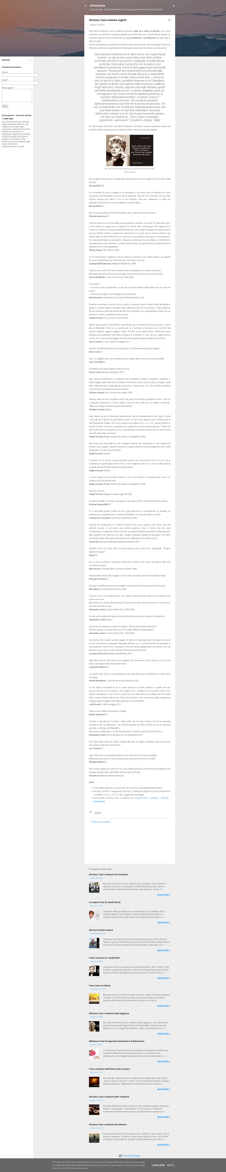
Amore (98, 813)
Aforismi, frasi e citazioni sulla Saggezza (109, 1013)
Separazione (99, 801)
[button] (169, 20)
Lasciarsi (154, 798)
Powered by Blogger (131, 1155)
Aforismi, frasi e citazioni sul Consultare (108, 874)
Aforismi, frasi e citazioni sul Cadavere (108, 1124)
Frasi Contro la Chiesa (99, 985)
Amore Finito (141, 798)
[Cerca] (173, 6)
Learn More (158, 1165)
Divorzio (165, 798)
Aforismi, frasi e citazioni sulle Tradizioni (109, 1096)
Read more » (163, 895)
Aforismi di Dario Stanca (101, 930)
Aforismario (97, 5)
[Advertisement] (129, 841)
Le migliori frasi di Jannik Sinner (105, 902)
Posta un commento (100, 821)
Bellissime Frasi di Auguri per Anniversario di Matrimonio (116, 1041)
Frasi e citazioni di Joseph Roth (104, 958)
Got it (170, 1165)
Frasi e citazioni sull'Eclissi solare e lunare (109, 1069)
